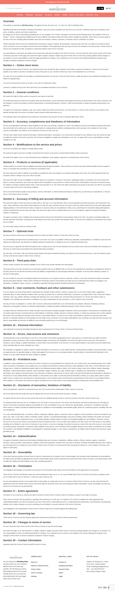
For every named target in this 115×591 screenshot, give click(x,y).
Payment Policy (64, 569)
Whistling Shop (22, 561)
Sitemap (34, 576)
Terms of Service (36, 573)
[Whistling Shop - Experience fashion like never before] (57, 8)
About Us (34, 562)
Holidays (48, 15)
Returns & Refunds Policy (39, 566)
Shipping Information (66, 566)
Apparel (20, 15)
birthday (39, 15)
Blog (96, 15)
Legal (60, 576)
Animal (65, 15)
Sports (57, 15)
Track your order (76, 15)
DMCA (61, 573)
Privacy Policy (35, 569)
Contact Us (62, 562)
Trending (29, 15)
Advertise (89, 15)
